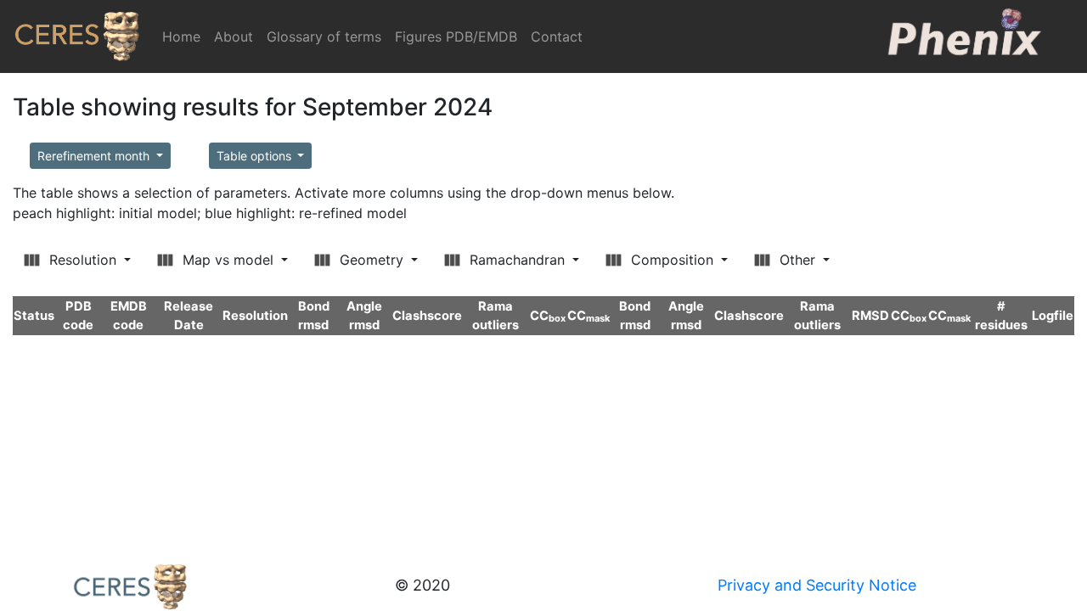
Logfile (1052, 315)
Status (34, 315)
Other (797, 259)
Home (184, 36)
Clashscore (427, 315)
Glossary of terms (324, 36)
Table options (256, 156)
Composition (672, 259)
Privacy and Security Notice (817, 585)
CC (548, 315)
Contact (557, 36)
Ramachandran (517, 259)
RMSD (870, 315)
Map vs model (228, 259)
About (233, 36)
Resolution (83, 259)
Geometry (371, 259)
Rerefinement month (95, 156)
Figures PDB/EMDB (456, 36)
